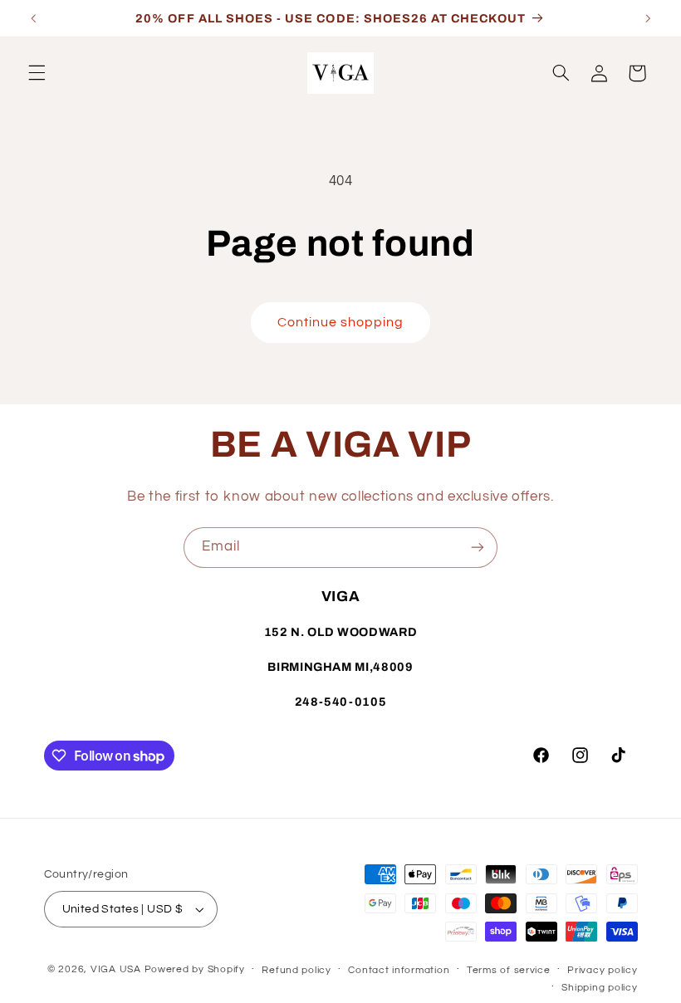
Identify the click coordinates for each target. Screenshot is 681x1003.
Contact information (398, 970)
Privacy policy (602, 970)
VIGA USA (116, 969)
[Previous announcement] (33, 18)
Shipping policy (599, 987)
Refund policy (296, 970)
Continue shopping (340, 322)
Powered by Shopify (195, 969)
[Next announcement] (648, 18)
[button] (36, 73)
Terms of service (509, 970)
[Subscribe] (477, 547)
